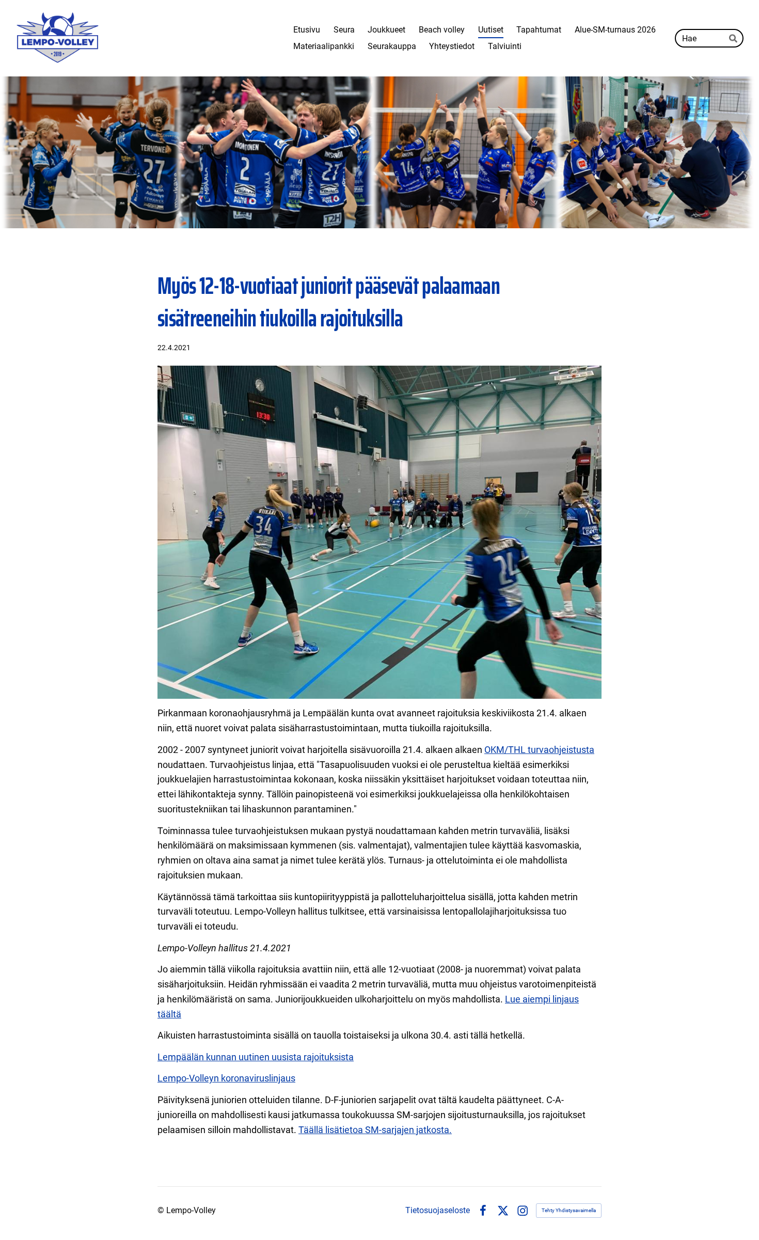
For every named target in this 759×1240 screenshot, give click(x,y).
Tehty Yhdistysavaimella (569, 1210)
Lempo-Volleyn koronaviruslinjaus (226, 1078)
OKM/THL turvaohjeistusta (539, 749)
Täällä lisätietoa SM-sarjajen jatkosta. (375, 1129)
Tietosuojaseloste (437, 1210)
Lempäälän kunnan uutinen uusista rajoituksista (255, 1056)
